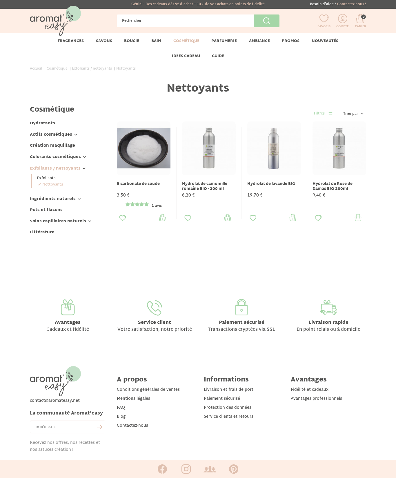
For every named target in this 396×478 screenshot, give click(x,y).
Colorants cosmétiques (55, 157)
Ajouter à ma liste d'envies (122, 218)
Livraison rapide (328, 323)
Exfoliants (46, 178)
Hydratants (42, 123)
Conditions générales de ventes (148, 389)
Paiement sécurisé (241, 323)
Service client (154, 323)
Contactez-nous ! (351, 4)
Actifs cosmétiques (51, 134)
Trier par (350, 114)
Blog (121, 416)
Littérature (42, 232)
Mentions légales (133, 398)
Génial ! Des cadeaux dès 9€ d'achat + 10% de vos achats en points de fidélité (198, 4)
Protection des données (227, 407)
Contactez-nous (132, 425)
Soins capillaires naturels (58, 221)
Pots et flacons (46, 210)
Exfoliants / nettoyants (55, 168)
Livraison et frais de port (228, 389)
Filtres (319, 113)
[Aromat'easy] (55, 21)
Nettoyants (52, 184)
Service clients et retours (228, 416)
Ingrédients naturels (53, 199)
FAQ (121, 407)
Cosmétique (52, 109)
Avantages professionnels (316, 398)
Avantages (68, 323)
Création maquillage (52, 145)
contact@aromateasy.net (55, 400)
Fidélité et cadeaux (309, 389)
